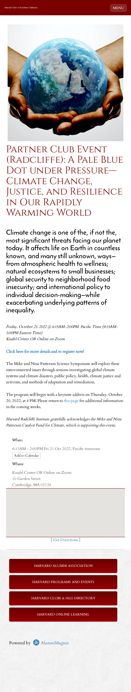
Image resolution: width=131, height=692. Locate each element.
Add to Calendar (26, 455)
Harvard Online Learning (63, 614)
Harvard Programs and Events (63, 582)
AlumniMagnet (54, 643)
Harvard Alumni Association (63, 566)
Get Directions (65, 540)
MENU (119, 7)
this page (71, 401)
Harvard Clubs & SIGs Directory (63, 598)
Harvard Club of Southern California (21, 7)
